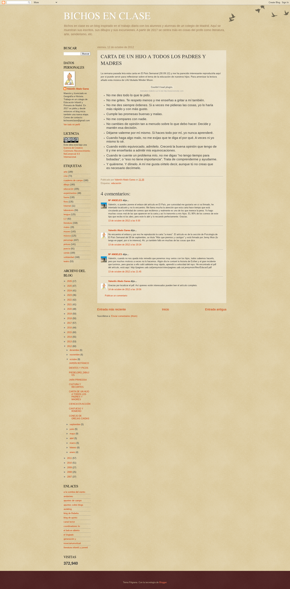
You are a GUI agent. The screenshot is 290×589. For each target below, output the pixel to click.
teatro (66, 261)
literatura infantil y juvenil (76, 547)
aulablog (68, 509)
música (67, 235)
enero (73, 452)
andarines (68, 496)
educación (116, 183)
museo (67, 231)
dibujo (66, 184)
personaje (68, 240)
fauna (66, 197)
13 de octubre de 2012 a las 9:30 (124, 220)
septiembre (75, 424)
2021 (69, 304)
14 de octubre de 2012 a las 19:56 (124, 289)
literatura (68, 223)
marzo (73, 443)
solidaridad (69, 257)
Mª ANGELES (115, 200)
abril (72, 438)
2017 (69, 323)
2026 (69, 281)
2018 (69, 318)
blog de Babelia (71, 513)
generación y (70, 539)
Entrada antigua (215, 309)
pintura (67, 244)
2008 (69, 472)
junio (72, 429)
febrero (73, 447)
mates (67, 227)
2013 (69, 341)
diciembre (75, 350)
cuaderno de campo (73, 180)
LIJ (65, 219)
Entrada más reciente (111, 309)
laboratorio (69, 210)
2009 (69, 467)
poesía (67, 248)
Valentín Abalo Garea (119, 230)
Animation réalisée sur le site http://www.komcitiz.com (161, 91)
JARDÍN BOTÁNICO (79, 363)
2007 (69, 476)
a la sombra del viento (74, 492)
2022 (69, 300)
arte (65, 172)
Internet (67, 206)
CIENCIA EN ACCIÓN (79, 404)
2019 (69, 313)
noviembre (75, 354)
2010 (69, 463)
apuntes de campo (73, 500)
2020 (69, 309)
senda (66, 253)
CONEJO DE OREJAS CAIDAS (79, 417)
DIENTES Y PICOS (78, 368)
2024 (69, 290)
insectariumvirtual (72, 543)
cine (66, 176)
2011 (69, 458)
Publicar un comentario (116, 295)
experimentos (70, 193)
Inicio (165, 309)
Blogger (162, 582)
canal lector (69, 522)
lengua (67, 214)
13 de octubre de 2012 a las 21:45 (124, 271)
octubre (74, 359)
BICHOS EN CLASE (107, 15)
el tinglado (69, 534)
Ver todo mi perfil (72, 124)
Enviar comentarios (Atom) (124, 316)
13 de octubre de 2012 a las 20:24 (124, 244)
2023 (69, 295)
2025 (69, 286)
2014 (69, 337)
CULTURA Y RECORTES (76, 385)
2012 (69, 346)
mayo (73, 433)
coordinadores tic (72, 526)
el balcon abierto (72, 530)
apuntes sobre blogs (73, 505)
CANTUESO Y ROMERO (76, 409)
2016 (69, 327)
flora (66, 201)
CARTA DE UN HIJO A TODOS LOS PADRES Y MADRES (79, 395)
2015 (69, 332)
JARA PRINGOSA (78, 380)
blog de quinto (70, 517)
